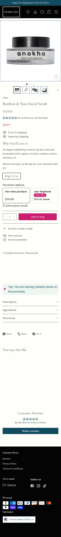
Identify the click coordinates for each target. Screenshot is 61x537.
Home (6, 97)
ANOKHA (8, 111)
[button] (10, 117)
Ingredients (9, 309)
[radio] (16, 195)
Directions (9, 318)
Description (10, 301)
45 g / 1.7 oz (11, 176)
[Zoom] (56, 77)
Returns (7, 458)
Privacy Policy (9, 463)
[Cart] (49, 12)
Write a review (30, 430)
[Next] (56, 90)
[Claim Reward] (47, 525)
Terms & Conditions (13, 468)
